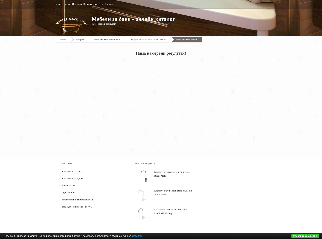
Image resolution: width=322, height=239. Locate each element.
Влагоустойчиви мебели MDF (107, 39)
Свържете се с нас (93, 4)
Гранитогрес (68, 185)
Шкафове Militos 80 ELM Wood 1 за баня (148, 39)
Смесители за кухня (72, 178)
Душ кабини (68, 192)
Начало (58, 4)
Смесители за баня (72, 171)
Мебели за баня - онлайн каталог (133, 19)
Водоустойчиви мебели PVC (77, 206)
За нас (67, 4)
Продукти (77, 4)
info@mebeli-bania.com (104, 23)
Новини (109, 4)
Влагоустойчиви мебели (186, 39)
